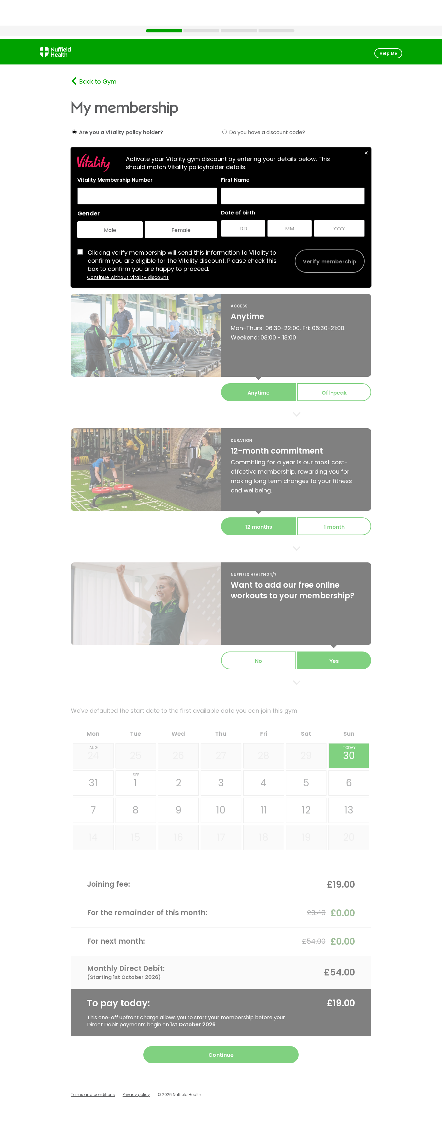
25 (136, 756)
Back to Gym (97, 81)
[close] (366, 152)
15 (135, 837)
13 (348, 810)
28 (264, 756)
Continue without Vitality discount (128, 277)
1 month (334, 527)
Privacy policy (136, 1094)
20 (349, 837)
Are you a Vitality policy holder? (121, 132)
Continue (221, 1055)
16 (178, 837)
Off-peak (334, 393)
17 (221, 837)
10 (221, 810)
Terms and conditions (93, 1094)
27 (220, 756)
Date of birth (238, 212)
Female (181, 230)
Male (110, 230)
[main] (221, 576)
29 (306, 756)
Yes (334, 661)
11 (263, 810)
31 (93, 783)
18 (264, 837)
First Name (235, 180)
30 (349, 754)
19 (306, 837)
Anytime (259, 393)
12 (306, 810)
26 (178, 756)
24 (93, 754)
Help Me (388, 53)
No (258, 661)
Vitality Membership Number (115, 180)
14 (93, 837)
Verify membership (329, 261)
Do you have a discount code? (267, 132)
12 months (258, 527)
